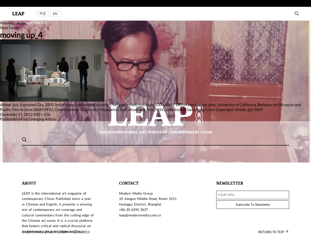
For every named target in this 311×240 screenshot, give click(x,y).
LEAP (18, 14)
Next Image (9, 27)
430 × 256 (41, 114)
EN (55, 14)
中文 (43, 13)
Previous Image (13, 23)
